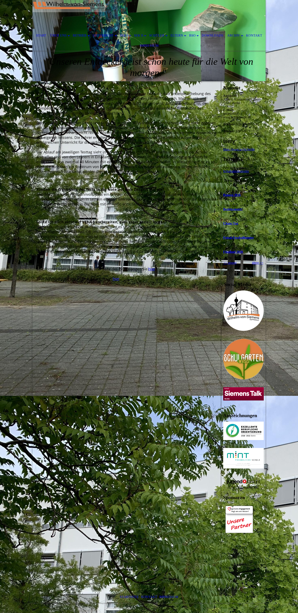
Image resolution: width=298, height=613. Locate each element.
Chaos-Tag (230, 223)
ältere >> (257, 262)
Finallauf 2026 (233, 252)
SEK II (138, 35)
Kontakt (254, 35)
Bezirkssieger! (232, 209)
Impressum (149, 45)
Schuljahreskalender (236, 171)
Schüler (156, 35)
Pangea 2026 (232, 195)
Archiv (233, 35)
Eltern (176, 35)
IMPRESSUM (168, 597)
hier (151, 269)
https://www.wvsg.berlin (239, 149)
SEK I (124, 35)
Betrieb (80, 35)
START (41, 35)
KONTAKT (149, 597)
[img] (136, 15)
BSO (192, 35)
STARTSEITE (129, 597)
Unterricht (103, 35)
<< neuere (230, 262)
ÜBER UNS (58, 35)
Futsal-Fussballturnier (238, 237)
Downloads (212, 35)
